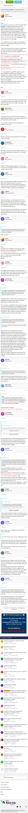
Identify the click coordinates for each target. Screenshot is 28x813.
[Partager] (25, 20)
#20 (26, 583)
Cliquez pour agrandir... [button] (14, 434)
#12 (26, 284)
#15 (26, 418)
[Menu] (2, 2)
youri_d (5, 764)
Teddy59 (6, 642)
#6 (26, 163)
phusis (5, 686)
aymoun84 (6, 661)
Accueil (2, 794)
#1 (26, 20)
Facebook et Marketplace (10, 665)
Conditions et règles (5, 787)
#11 (26, 267)
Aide (2, 792)
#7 (26, 178)
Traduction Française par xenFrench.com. (9, 811)
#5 (26, 147)
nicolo (3, 11)
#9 (26, 223)
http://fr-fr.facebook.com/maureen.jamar (12, 409)
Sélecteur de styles (5, 782)
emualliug (6, 734)
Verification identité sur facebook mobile (14, 640)
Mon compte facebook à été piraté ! (13, 718)
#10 (26, 244)
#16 (26, 454)
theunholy (6, 757)
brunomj (5, 667)
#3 (26, 113)
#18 (26, 527)
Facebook (10, 642)
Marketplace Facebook (9, 705)
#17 (26, 494)
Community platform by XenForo (13, 810)
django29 (6, 700)
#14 (26, 390)
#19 (26, 557)
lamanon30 (6, 714)
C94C (5, 706)
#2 (26, 96)
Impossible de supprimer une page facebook (15, 679)
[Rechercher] (26, 2)
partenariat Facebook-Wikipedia (8, 251)
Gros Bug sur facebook (9, 646)
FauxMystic (6, 693)
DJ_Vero (5, 749)
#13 (26, 364)
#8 (26, 197)
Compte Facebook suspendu (11, 769)
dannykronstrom (7, 742)
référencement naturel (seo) (19, 11)
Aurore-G (6, 680)
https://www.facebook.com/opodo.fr (10, 58)
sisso (5, 674)
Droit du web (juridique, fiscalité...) (16, 734)
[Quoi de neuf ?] (23, 2)
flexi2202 (6, 727)
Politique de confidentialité (6, 789)
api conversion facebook (10, 684)
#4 (26, 133)
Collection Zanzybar (8, 770)
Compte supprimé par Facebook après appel (15, 652)
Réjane (5, 653)
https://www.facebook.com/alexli (9, 37)
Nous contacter (4, 784)
